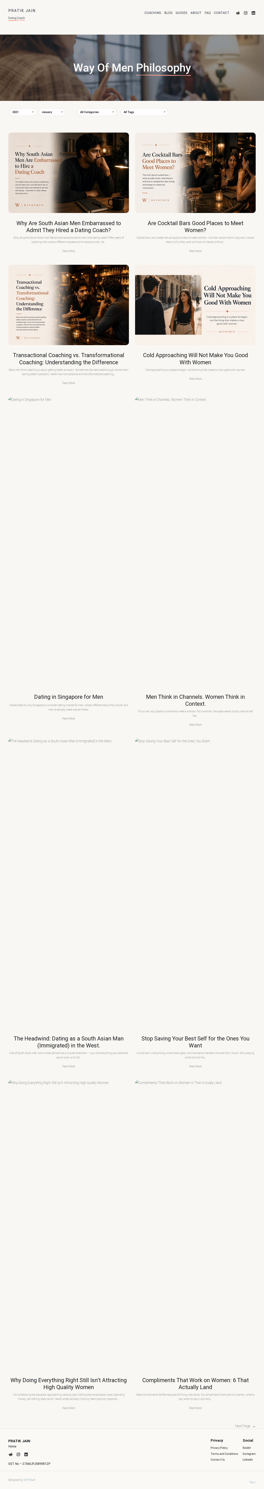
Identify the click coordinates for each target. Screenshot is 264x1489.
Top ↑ (252, 1482)
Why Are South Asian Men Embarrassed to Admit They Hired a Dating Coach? (68, 226)
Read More (68, 251)
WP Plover (29, 1479)
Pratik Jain (19, 1441)
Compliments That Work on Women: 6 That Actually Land (195, 1383)
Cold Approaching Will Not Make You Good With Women (195, 358)
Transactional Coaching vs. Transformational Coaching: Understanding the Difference (68, 358)
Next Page (245, 1426)
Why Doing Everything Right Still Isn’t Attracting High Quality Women (68, 1383)
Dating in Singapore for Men (68, 697)
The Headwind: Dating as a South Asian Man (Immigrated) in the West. (69, 1042)
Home (12, 1446)
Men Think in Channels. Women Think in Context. (195, 700)
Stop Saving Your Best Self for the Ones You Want (195, 1042)
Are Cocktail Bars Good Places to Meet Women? (195, 226)
